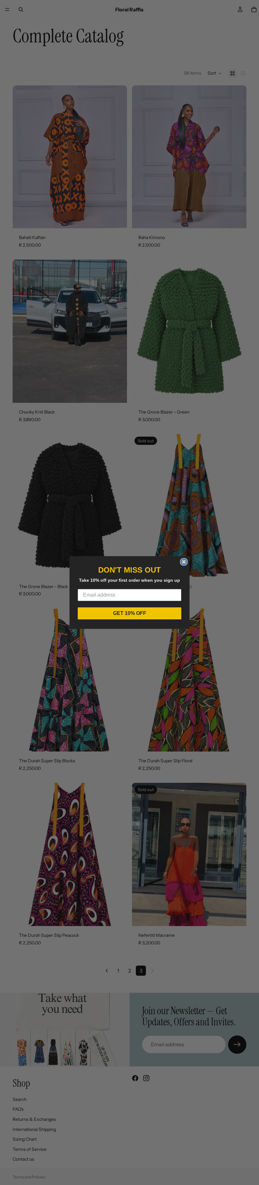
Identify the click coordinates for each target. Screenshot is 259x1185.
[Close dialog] (184, 562)
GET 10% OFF (129, 613)
